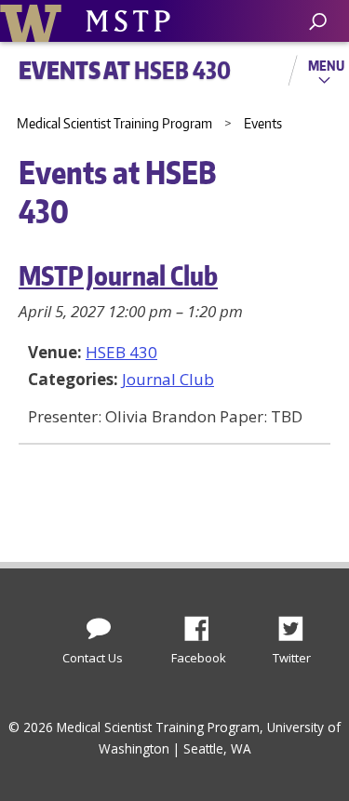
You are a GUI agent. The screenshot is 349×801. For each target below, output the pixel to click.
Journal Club (168, 379)
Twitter (297, 623)
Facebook (203, 623)
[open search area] (318, 22)
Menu (326, 65)
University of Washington (34, 21)
